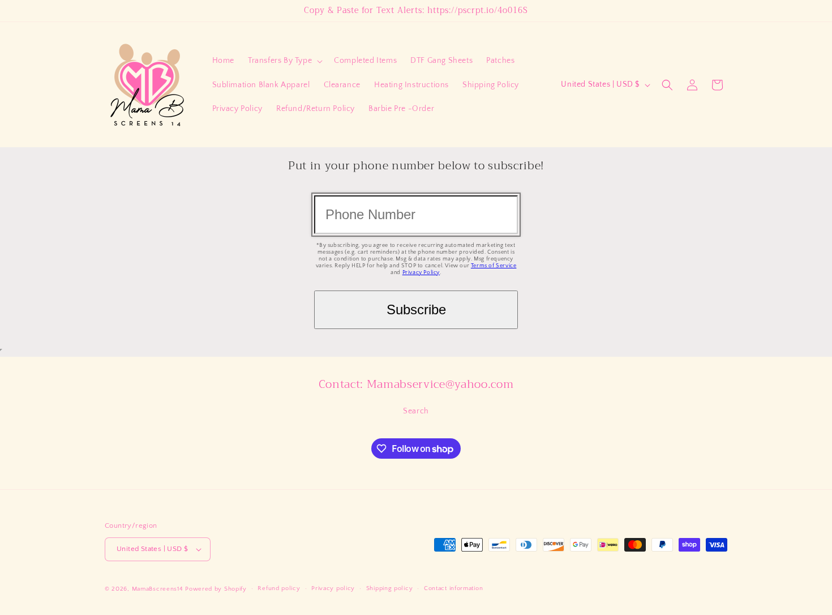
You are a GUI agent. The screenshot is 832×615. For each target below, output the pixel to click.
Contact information (453, 588)
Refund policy (279, 588)
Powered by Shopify (216, 589)
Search (416, 411)
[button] (284, 60)
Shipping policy (389, 588)
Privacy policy (333, 588)
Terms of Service (494, 266)
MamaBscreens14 (157, 589)
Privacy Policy (421, 273)
